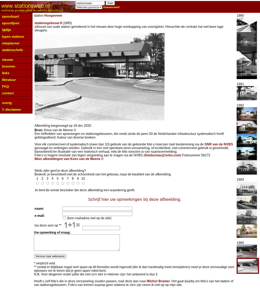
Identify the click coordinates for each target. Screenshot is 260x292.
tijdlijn (6, 30)
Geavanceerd (111, 7)
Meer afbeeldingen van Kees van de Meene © (69, 159)
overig (7, 103)
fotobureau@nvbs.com (162, 155)
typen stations (13, 36)
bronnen (8, 66)
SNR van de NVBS (219, 144)
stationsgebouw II (48, 23)
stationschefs (12, 50)
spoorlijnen (11, 23)
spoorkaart (10, 16)
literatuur (9, 80)
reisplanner (11, 43)
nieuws (7, 59)
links (5, 73)
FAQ (5, 86)
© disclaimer (11, 109)
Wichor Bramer (158, 281)
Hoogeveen (53, 15)
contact (8, 93)
